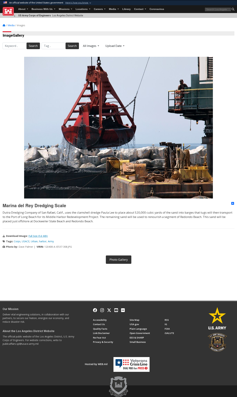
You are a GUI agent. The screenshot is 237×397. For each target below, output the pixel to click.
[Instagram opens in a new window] (102, 310)
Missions (64, 9)
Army (51, 241)
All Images (90, 46)
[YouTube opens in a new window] (116, 310)
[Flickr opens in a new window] (123, 310)
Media (113, 9)
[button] (78, 3)
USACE (25, 241)
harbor (42, 241)
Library (126, 9)
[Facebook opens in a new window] (95, 310)
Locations (82, 9)
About (22, 9)
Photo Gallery (118, 260)
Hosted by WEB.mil (96, 364)
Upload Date (113, 46)
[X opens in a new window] (109, 310)
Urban (34, 241)
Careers (99, 9)
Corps (17, 241)
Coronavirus (157, 9)
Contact (139, 9)
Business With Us (42, 9)
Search (33, 46)
